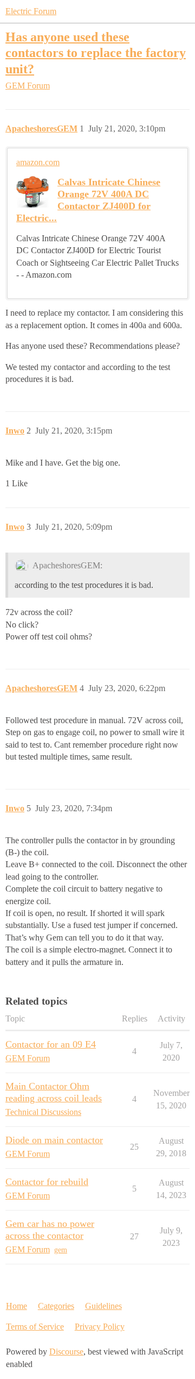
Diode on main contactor (54, 1139)
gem (60, 1250)
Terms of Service (35, 1326)
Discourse (66, 1351)
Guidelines (103, 1306)
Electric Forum (30, 11)
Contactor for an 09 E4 (50, 1044)
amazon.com (38, 162)
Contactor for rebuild (46, 1181)
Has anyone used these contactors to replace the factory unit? (95, 52)
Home (16, 1306)
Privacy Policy (100, 1326)
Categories (56, 1306)
